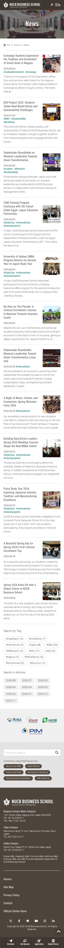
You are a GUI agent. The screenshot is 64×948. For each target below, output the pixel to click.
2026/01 (27, 693)
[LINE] (27, 921)
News (26, 45)
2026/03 (43, 687)
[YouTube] (36, 921)
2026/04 (27, 687)
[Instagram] (45, 921)
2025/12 (43, 693)
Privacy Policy (12, 895)
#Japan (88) (35, 645)
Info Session (25, 944)
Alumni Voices (53, 944)
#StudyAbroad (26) (15, 663)
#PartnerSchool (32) (34, 657)
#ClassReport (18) (14, 639)
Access (8, 879)
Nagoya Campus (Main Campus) (20, 811)
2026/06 (43, 680)
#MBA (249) (52, 645)
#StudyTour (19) (37, 663)
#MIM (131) (34, 651)
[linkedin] (53, 921)
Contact (8, 903)
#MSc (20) (50, 651)
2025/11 (11, 700)
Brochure (10, 944)
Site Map (9, 887)
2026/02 (11, 693)
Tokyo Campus (11, 827)
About (17, 45)
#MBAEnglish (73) (14, 651)
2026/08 (11, 680)
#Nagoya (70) (12, 657)
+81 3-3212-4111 (16, 837)
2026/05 (11, 687)
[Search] (57, 752)
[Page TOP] (58, 931)
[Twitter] (10, 921)
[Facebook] (19, 921)
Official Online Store (15, 911)
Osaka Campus (11, 843)
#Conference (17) (37, 639)
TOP (8, 45)
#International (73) (15, 645)
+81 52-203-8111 (16, 818)
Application (39, 944)
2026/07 (27, 680)
